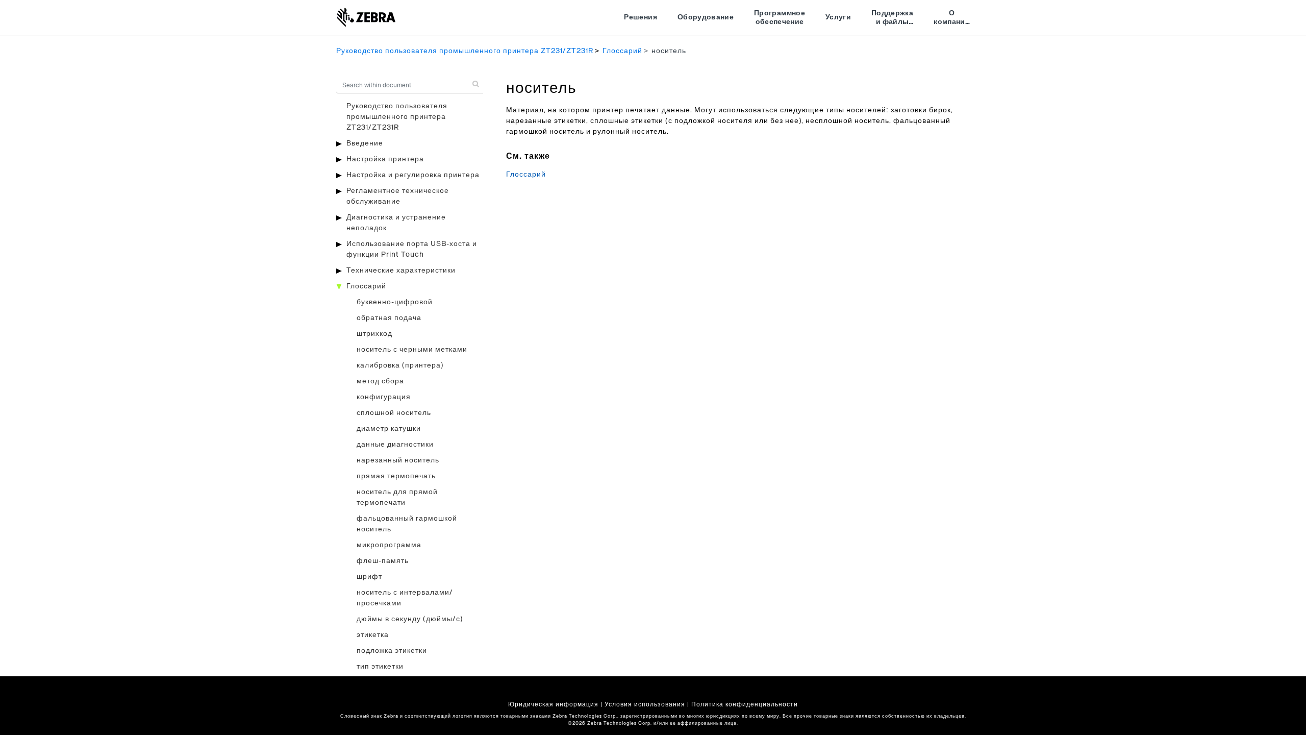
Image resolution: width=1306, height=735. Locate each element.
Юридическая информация (553, 704)
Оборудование (705, 17)
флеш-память (383, 561)
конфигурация (384, 397)
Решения (640, 17)
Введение (364, 143)
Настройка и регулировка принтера (413, 175)
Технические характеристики (401, 270)
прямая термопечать (396, 476)
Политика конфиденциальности (744, 704)
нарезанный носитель (398, 460)
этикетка (373, 635)
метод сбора (380, 381)
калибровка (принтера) (400, 365)
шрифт (369, 576)
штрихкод (374, 333)
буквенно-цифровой (395, 302)
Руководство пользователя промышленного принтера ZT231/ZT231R (464, 51)
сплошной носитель (394, 412)
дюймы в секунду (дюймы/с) (410, 619)
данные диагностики (395, 444)
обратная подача (389, 318)
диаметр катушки (389, 428)
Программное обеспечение (779, 18)
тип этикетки (380, 666)
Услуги (838, 17)
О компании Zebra (952, 19)
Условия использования (645, 704)
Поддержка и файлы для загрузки (892, 19)
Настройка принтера (385, 159)
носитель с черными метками (412, 349)
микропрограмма (389, 545)
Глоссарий (622, 51)
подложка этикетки (392, 650)
